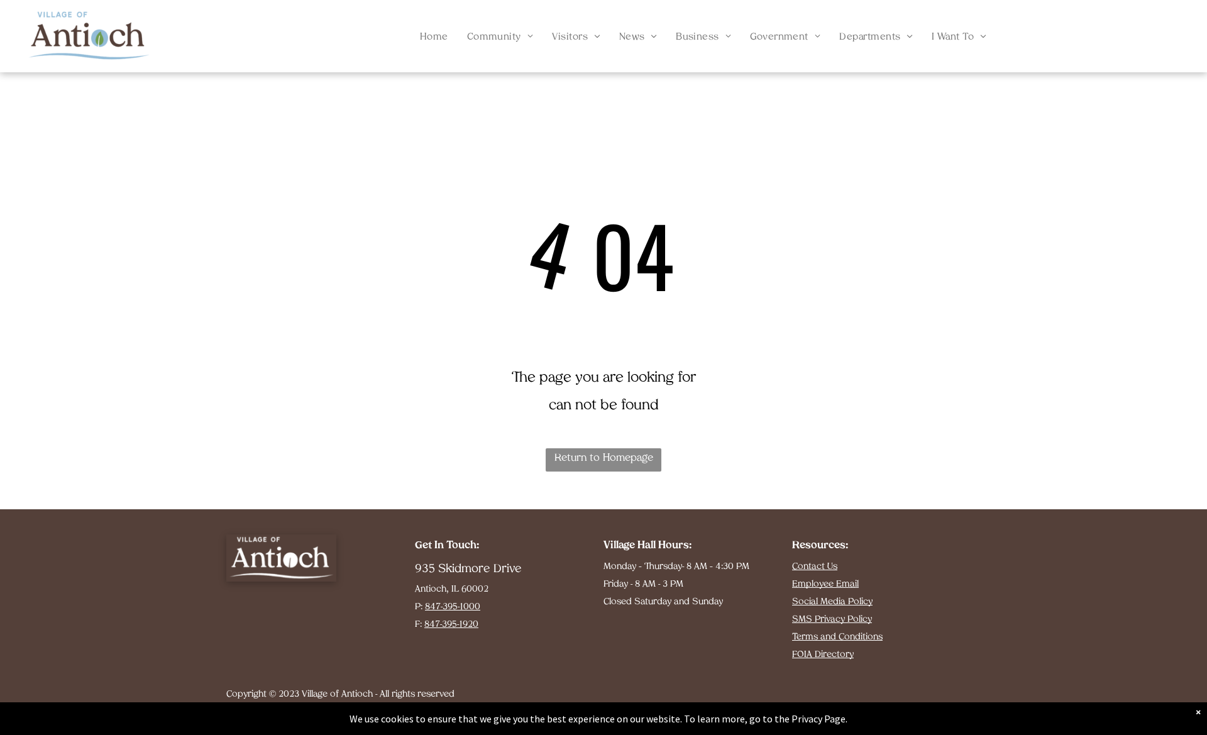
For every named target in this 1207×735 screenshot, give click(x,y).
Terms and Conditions (837, 637)
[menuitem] (434, 37)
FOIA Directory (823, 655)
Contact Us (814, 567)
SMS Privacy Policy (832, 619)
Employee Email (825, 584)
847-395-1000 (452, 607)
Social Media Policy (832, 602)
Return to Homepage (603, 458)
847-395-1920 (451, 624)
